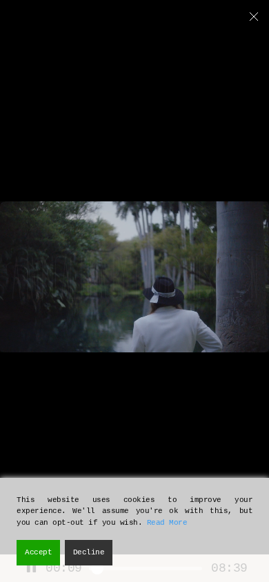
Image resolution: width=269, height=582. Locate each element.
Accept (38, 552)
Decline (89, 552)
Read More (167, 523)
